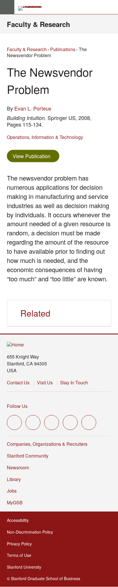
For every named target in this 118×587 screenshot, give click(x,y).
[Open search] (111, 7)
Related (35, 313)
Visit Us (45, 382)
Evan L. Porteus (32, 108)
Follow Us (17, 406)
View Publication (36, 156)
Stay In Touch (74, 382)
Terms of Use (21, 555)
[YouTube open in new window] (70, 422)
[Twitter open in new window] (14, 422)
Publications (62, 49)
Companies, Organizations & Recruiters (47, 444)
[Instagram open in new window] (51, 422)
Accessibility (19, 520)
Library (14, 479)
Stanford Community (27, 455)
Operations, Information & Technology (45, 137)
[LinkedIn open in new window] (88, 422)
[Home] (15, 345)
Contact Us (18, 382)
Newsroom (18, 467)
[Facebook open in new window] (32, 422)
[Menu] (7, 7)
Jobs (12, 490)
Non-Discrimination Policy (31, 532)
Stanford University (26, 567)
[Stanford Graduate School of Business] (32, 8)
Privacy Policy (21, 544)
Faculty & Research (38, 24)
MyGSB (16, 502)
